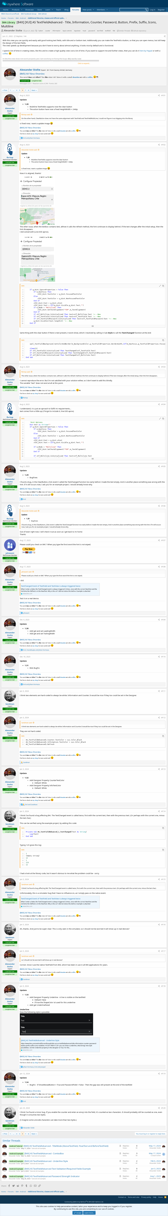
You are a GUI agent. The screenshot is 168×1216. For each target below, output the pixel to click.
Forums (75, 9)
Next (33, 90)
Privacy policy (146, 1197)
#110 (163, 656)
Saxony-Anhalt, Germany (63, 70)
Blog (66, 9)
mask (84, 31)
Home (5, 9)
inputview (77, 31)
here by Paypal (146, 50)
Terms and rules (133, 1197)
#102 (163, 144)
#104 (163, 404)
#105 (163, 466)
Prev (5, 90)
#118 (163, 986)
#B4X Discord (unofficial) (10, 14)
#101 (163, 95)
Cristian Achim (156, 1155)
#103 (163, 367)
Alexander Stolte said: (29, 150)
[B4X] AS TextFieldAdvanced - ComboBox (44, 1153)
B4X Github (42, 14)
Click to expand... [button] (84, 63)
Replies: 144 (21, 36)
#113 (163, 769)
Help (154, 1197)
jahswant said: (26, 572)
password (91, 31)
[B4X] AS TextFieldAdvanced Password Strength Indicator (52, 1176)
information (56, 31)
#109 (163, 619)
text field (100, 31)
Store (39, 9)
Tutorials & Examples (38, 1148)
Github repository (139, 31)
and (31, 138)
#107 (163, 540)
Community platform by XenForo (84, 1202)
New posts (87, 9)
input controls (67, 31)
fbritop (10, 157)
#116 (163, 924)
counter (47, 31)
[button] (16, 9)
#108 (163, 566)
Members (101, 9)
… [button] (13, 90)
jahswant (10, 553)
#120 (163, 1108)
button (40, 31)
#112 (163, 717)
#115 (163, 879)
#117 (163, 951)
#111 (163, 691)
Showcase (29, 9)
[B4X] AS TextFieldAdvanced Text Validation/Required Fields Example (57, 1168)
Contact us (122, 1197)
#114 (163, 811)
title (114, 31)
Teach (58, 9)
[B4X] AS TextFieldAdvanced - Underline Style (40, 1040)
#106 (163, 506)
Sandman (10, 704)
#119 (163, 1073)
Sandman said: (26, 723)
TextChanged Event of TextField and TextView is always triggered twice (50, 586)
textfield (108, 31)
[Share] (164, 36)
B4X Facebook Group (28, 14)
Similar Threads (124, 31)
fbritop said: (25, 114)
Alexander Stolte (13, 30)
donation (76, 77)
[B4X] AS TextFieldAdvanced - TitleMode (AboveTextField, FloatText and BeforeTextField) (66, 1145)
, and (36, 650)
